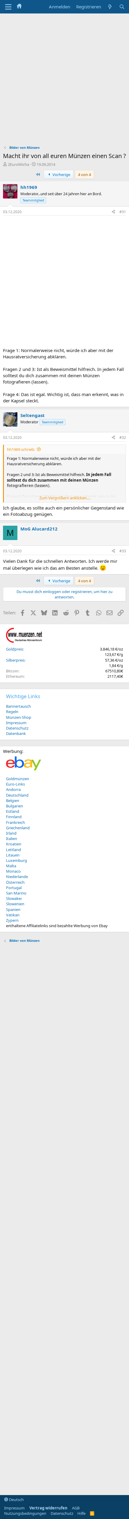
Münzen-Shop (18, 717)
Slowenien (15, 903)
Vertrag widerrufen (48, 1508)
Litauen (13, 855)
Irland (11, 833)
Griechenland (18, 827)
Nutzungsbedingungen (25, 1513)
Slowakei (14, 898)
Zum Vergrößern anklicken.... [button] (64, 498)
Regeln (12, 711)
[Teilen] (113, 212)
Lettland (13, 849)
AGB (76, 1508)
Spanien (13, 909)
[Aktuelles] (110, 6)
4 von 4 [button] (84, 174)
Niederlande (17, 876)
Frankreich (15, 822)
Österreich (15, 882)
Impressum (16, 722)
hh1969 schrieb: (21, 449)
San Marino (16, 893)
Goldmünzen (17, 778)
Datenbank (16, 733)
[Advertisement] (64, 80)
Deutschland (17, 795)
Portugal (14, 887)
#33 (122, 551)
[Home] (19, 7)
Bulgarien (14, 806)
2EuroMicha (18, 164)
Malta (11, 865)
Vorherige (61, 174)
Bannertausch (18, 706)
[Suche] (122, 6)
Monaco (13, 871)
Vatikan (13, 915)
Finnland (14, 816)
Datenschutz (17, 728)
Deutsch (16, 1499)
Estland (12, 811)
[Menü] (8, 7)
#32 (122, 437)
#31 (122, 211)
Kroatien (13, 844)
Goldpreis (14, 649)
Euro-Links (15, 784)
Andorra (13, 789)
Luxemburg (16, 860)
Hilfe (81, 1513)
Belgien (12, 800)
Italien (11, 838)
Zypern (12, 920)
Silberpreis (15, 660)
